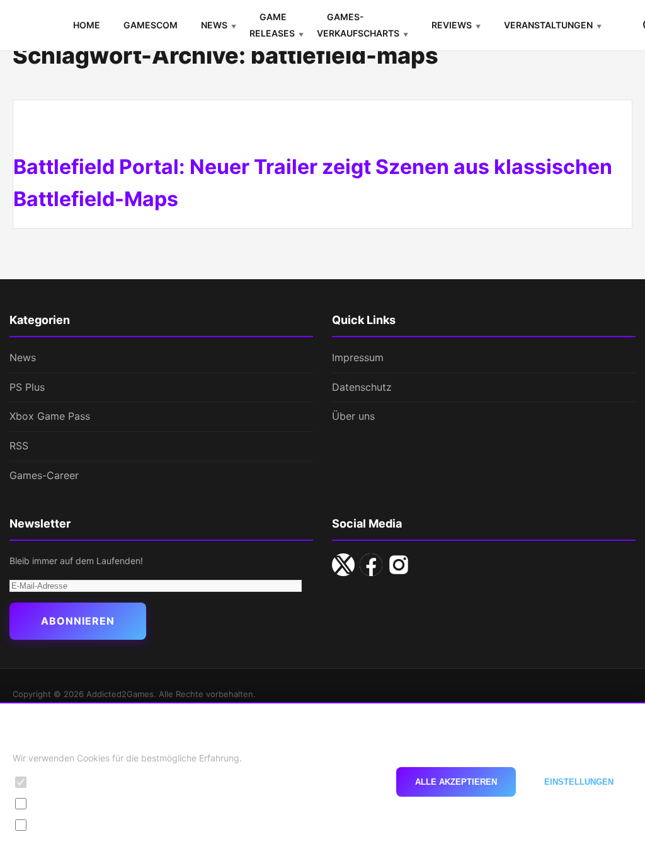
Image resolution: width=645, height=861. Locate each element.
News (214, 25)
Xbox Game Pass (49, 416)
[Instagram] (398, 564)
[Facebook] (371, 564)
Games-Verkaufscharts (358, 24)
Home (86, 25)
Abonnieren (78, 621)
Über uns (353, 416)
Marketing (55, 824)
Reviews (451, 25)
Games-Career (44, 475)
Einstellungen (579, 782)
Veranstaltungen (548, 25)
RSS (18, 445)
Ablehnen (344, 782)
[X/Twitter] (343, 564)
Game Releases (272, 24)
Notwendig (57, 782)
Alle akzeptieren (456, 782)
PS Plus (27, 387)
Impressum (358, 357)
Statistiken (56, 803)
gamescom (150, 25)
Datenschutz (362, 387)
